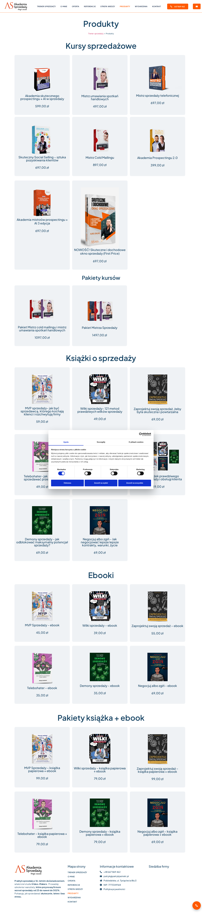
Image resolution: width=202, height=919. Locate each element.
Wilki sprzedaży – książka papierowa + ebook (100, 769)
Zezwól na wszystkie (134, 483)
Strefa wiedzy (107, 6)
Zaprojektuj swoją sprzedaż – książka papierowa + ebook (157, 770)
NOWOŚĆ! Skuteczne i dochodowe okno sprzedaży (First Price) (100, 251)
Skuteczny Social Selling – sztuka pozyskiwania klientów (42, 158)
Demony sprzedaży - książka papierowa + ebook (99, 833)
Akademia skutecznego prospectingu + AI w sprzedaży (42, 97)
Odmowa (67, 483)
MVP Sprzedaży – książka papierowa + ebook (42, 769)
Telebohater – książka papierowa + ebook (42, 835)
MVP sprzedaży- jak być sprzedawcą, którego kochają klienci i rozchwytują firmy (42, 411)
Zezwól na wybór (101, 483)
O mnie (63, 6)
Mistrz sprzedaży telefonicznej (157, 95)
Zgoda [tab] (66, 442)
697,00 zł (100, 261)
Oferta (75, 6)
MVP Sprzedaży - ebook (42, 625)
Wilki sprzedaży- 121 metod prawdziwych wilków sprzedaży (99, 410)
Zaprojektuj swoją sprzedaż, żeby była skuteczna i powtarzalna (157, 410)
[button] (197, 6)
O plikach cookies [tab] (136, 442)
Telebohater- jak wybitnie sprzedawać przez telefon (42, 477)
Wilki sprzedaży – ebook (99, 625)
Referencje (90, 6)
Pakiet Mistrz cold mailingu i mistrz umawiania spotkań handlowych (42, 328)
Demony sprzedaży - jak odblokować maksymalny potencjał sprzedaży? (42, 542)
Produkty (125, 6)
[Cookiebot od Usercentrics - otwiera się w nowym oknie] (141, 434)
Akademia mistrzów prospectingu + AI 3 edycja (42, 221)
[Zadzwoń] (196, 905)
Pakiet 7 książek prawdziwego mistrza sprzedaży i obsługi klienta (157, 477)
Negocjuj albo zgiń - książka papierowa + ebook (157, 833)
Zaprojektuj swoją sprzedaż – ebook (157, 626)
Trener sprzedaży (46, 6)
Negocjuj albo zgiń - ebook (157, 686)
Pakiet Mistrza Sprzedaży (99, 328)
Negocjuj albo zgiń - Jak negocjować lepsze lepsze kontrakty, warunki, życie (100, 542)
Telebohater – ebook (42, 688)
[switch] (88, 473)
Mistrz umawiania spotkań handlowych (99, 97)
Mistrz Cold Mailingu (100, 157)
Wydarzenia (141, 6)
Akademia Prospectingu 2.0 (157, 158)
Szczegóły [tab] (101, 442)
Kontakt (156, 6)
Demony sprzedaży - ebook (100, 686)
